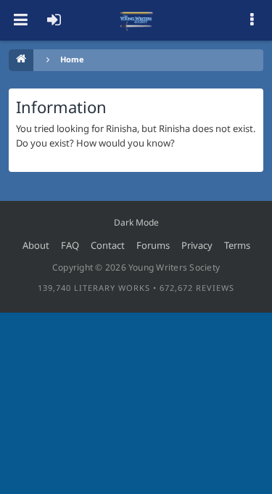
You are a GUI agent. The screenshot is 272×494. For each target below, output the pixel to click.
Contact (108, 245)
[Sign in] (54, 20)
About (35, 245)
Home (72, 59)
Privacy (197, 245)
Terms (237, 245)
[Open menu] (20, 20)
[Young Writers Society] (136, 20)
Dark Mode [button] (136, 222)
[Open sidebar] (252, 20)
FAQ (70, 245)
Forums (153, 245)
